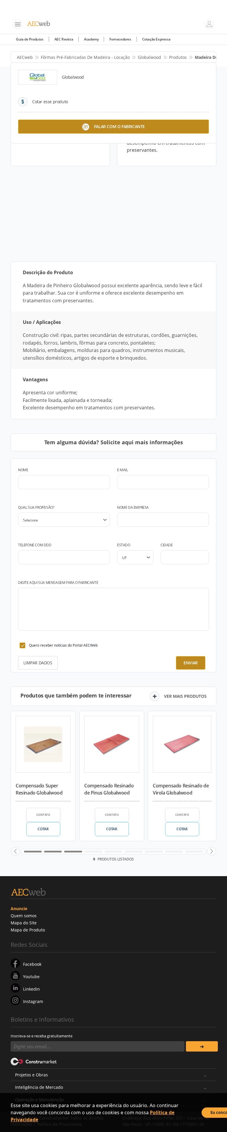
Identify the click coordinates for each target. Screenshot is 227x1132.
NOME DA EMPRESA (133, 507)
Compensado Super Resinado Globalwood (39, 789)
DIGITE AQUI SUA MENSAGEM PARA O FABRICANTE (58, 582)
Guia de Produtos (29, 39)
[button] (15, 851)
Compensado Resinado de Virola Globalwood (181, 789)
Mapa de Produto (28, 930)
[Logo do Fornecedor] (37, 77)
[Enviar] (202, 1046)
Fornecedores (120, 39)
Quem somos (24, 915)
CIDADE (166, 545)
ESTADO (123, 545)
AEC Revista (63, 39)
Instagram (33, 1001)
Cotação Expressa (156, 39)
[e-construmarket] (34, 1061)
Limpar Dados (37, 663)
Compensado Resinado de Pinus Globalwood (109, 789)
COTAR (43, 828)
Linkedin (31, 989)
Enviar (191, 663)
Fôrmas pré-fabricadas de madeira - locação (85, 57)
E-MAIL (122, 469)
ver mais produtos (185, 696)
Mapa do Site (24, 923)
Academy (91, 39)
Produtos (178, 57)
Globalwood (149, 57)
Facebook (32, 964)
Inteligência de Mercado (39, 1087)
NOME (23, 469)
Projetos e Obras (31, 1075)
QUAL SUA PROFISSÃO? (36, 507)
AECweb (25, 57)
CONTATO (43, 815)
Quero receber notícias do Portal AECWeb (63, 645)
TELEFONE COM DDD (34, 545)
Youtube (31, 976)
